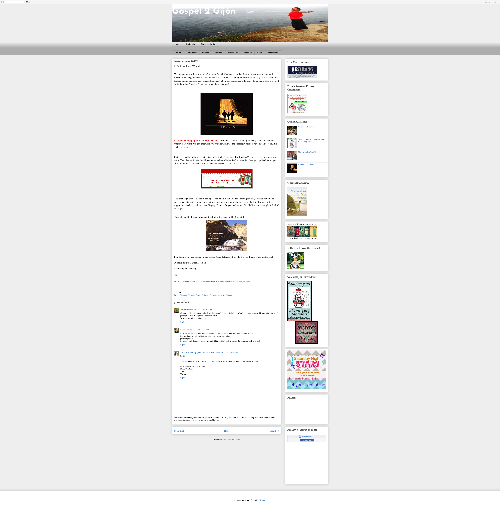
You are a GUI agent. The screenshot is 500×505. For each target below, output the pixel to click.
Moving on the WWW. (307, 152)
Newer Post (179, 430)
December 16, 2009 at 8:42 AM (201, 309)
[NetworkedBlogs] (306, 436)
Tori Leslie (184, 309)
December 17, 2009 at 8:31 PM (226, 352)
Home (177, 44)
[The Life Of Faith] (306, 344)
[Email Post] (180, 292)
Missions (248, 53)
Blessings (183, 295)
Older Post (274, 430)
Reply (182, 322)
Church (178, 53)
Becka (182, 329)
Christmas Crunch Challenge (198, 295)
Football (218, 53)
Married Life (232, 53)
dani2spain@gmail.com (241, 281)
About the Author (208, 44)
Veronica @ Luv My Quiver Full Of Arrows (197, 352)
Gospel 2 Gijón (204, 11)
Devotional (192, 53)
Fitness (205, 53)
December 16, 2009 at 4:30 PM (197, 329)
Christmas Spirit (216, 295)
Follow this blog (306, 440)
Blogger (262, 500)
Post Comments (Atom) (231, 439)
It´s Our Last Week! (306, 165)
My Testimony (228, 295)
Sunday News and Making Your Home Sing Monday (311, 140)
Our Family (190, 44)
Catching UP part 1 (306, 127)
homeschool (273, 53)
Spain (259, 53)
